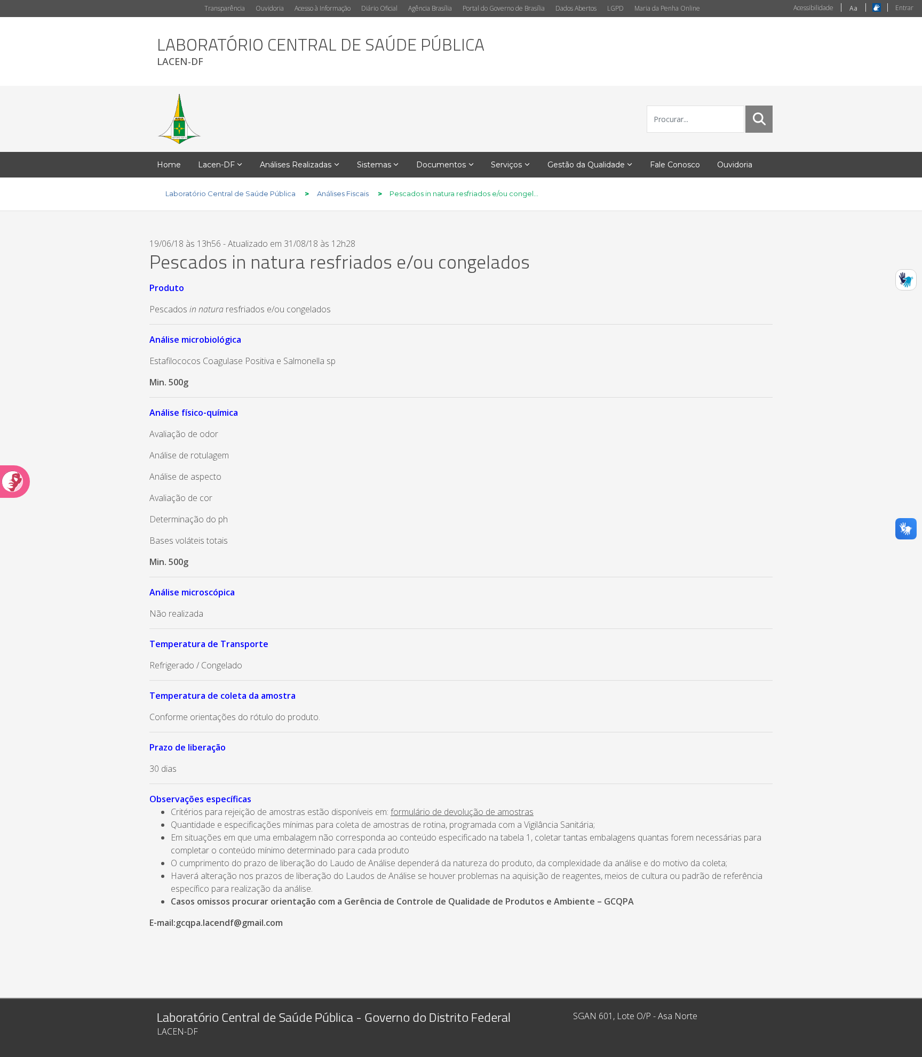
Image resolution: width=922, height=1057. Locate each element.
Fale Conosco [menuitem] (675, 165)
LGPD (615, 8)
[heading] (320, 51)
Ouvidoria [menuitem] (734, 165)
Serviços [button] (506, 165)
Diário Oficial (379, 8)
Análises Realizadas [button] (295, 165)
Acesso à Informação (323, 8)
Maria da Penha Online (667, 8)
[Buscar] (759, 119)
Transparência (224, 8)
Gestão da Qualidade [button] (586, 165)
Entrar (904, 7)
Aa (853, 8)
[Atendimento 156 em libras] (906, 280)
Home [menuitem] (169, 165)
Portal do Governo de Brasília (504, 8)
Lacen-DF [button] (216, 165)
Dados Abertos (576, 8)
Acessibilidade (813, 7)
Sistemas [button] (374, 165)
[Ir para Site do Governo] (179, 119)
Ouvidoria (270, 8)
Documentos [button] (441, 165)
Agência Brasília (430, 8)
